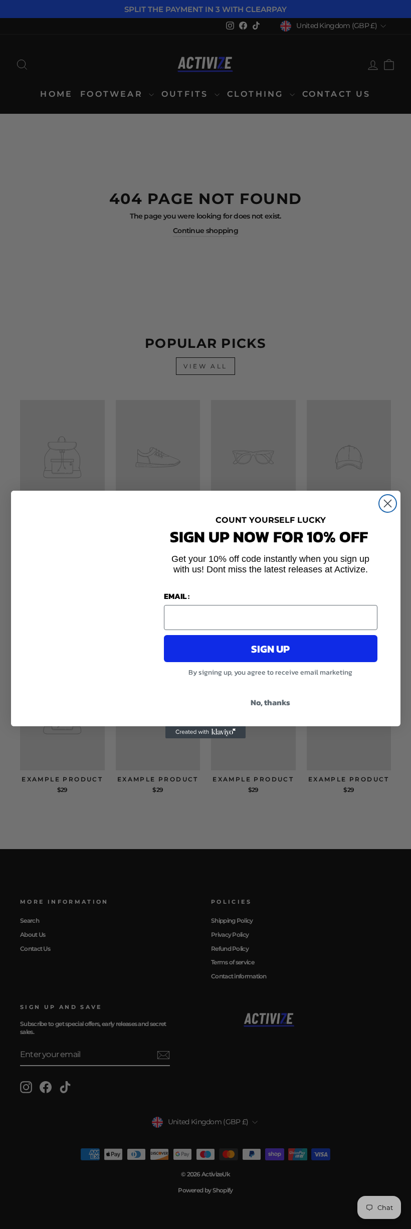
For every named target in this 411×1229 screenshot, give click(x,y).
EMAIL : (176, 596)
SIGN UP (270, 649)
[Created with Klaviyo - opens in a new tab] (205, 732)
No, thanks (270, 702)
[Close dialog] (387, 503)
